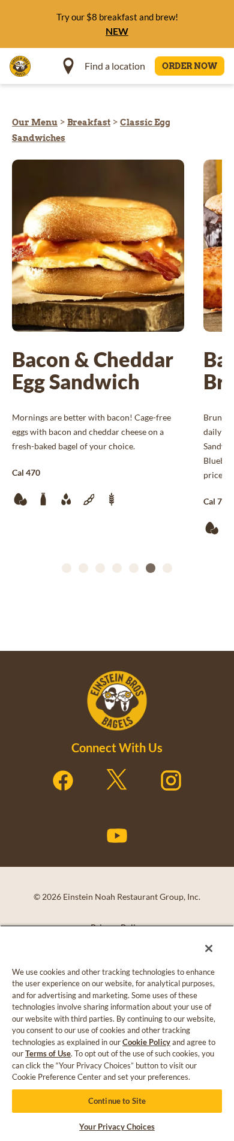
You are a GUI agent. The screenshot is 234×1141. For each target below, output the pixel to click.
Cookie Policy (146, 1042)
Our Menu (35, 122)
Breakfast (88, 122)
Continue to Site (117, 1101)
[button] (66, 568)
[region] (117, 1029)
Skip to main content (74, 12)
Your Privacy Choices (117, 1126)
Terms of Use (48, 1053)
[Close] (200, 940)
